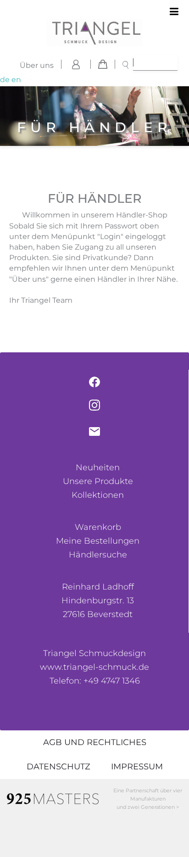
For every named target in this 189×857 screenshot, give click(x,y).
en (16, 79)
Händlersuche (98, 555)
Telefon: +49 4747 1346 (95, 681)
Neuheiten (98, 467)
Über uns (37, 65)
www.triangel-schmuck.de (94, 667)
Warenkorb (98, 527)
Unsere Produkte (98, 481)
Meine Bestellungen (97, 541)
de (5, 79)
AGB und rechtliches (94, 742)
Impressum (137, 767)
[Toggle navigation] (174, 12)
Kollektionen (98, 495)
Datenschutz (58, 767)
